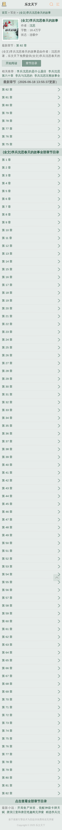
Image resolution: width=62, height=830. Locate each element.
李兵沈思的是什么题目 (31, 71)
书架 (4, 4)
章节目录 (31, 63)
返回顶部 (56, 577)
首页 (4, 12)
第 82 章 (21, 45)
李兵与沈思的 (23, 75)
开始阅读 (11, 63)
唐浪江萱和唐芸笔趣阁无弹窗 (25, 812)
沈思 (32, 25)
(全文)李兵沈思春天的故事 (35, 12)
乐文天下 (31, 4)
